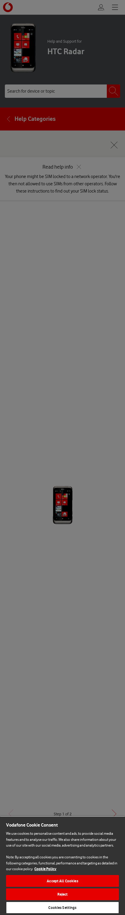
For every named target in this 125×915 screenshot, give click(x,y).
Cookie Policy (45, 869)
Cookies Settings (62, 907)
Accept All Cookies (62, 881)
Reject (62, 894)
